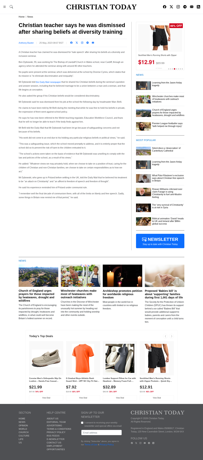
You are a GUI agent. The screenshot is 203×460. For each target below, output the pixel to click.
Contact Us (54, 442)
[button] (4, 7)
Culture (24, 436)
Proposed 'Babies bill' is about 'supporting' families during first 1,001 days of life (164, 294)
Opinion (23, 425)
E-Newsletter (55, 439)
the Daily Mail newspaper (48, 82)
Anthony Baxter (26, 43)
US (20, 442)
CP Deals (159, 68)
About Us (52, 418)
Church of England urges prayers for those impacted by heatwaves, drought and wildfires (36, 295)
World (23, 429)
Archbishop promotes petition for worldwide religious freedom (122, 294)
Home (22, 17)
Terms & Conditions (59, 429)
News (30, 17)
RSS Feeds (53, 436)
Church (24, 432)
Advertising (54, 425)
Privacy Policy (56, 432)
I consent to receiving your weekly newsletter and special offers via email (103, 424)
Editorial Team (56, 422)
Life (21, 439)
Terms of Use (91, 445)
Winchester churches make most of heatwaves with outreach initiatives (79, 294)
